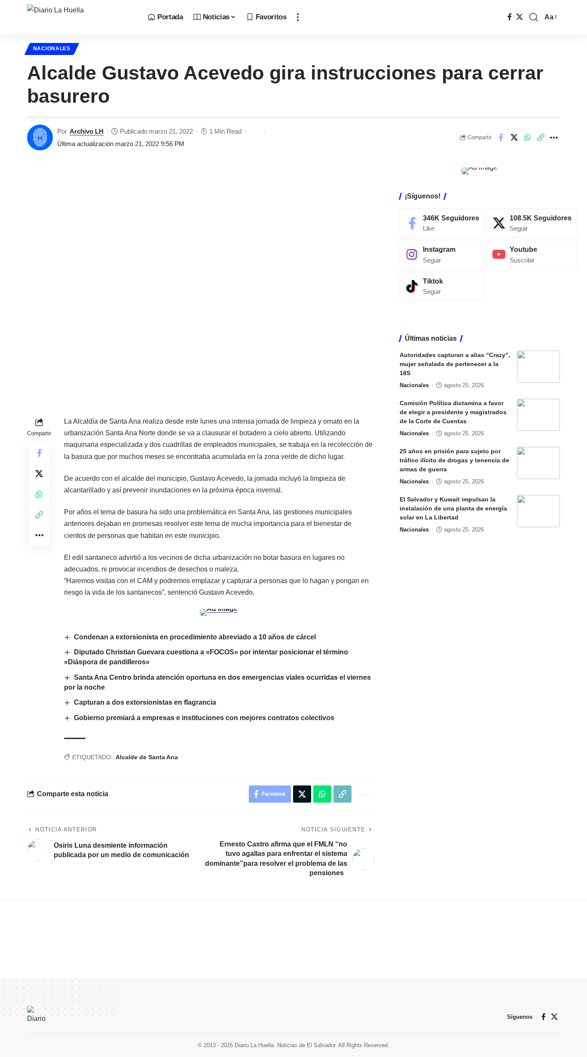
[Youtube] (531, 254)
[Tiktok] (442, 286)
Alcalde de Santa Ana (147, 757)
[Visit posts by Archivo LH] (40, 137)
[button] (298, 17)
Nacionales (51, 48)
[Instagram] (442, 254)
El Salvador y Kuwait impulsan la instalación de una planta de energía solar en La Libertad (453, 508)
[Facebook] (509, 17)
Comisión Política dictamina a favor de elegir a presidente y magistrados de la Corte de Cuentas (453, 412)
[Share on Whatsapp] (527, 137)
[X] (519, 17)
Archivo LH (87, 131)
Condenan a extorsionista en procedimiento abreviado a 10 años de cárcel (195, 637)
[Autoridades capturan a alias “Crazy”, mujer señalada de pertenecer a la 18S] (538, 367)
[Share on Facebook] (501, 137)
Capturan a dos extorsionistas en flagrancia (145, 702)
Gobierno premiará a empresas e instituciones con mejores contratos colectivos (204, 717)
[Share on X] (514, 137)
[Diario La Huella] (80, 17)
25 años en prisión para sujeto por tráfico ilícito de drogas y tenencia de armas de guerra (454, 460)
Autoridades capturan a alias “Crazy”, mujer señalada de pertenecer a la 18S (455, 363)
